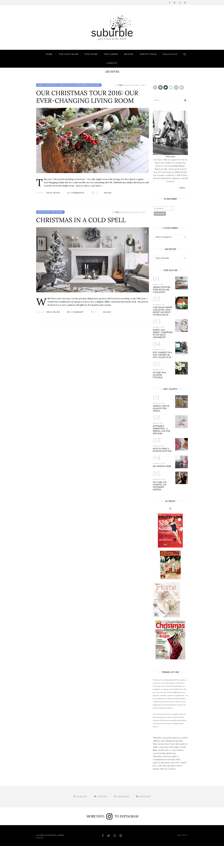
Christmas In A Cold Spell (81, 220)
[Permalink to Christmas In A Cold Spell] (92, 259)
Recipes (128, 54)
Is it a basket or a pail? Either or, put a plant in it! (162, 355)
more (182, 187)
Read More (53, 193)
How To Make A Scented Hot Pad (162, 449)
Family (41, 85)
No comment (75, 312)
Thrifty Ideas (148, 54)
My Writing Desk (162, 466)
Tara (120, 85)
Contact (112, 63)
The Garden (111, 54)
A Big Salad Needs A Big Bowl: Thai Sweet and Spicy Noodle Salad (162, 311)
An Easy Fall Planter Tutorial (159, 375)
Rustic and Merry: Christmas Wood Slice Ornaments (162, 333)
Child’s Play (170, 54)
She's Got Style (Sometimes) (73, 85)
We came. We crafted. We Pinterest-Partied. (160, 486)
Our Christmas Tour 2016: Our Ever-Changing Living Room (87, 96)
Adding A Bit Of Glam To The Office (161, 408)
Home (49, 54)
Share (108, 193)
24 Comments (75, 193)
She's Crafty (52, 85)
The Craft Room (68, 54)
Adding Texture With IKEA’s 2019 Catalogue (161, 289)
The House (91, 54)
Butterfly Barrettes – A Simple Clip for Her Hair (161, 430)
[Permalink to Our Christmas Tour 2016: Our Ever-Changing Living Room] (92, 140)
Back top (181, 835)
